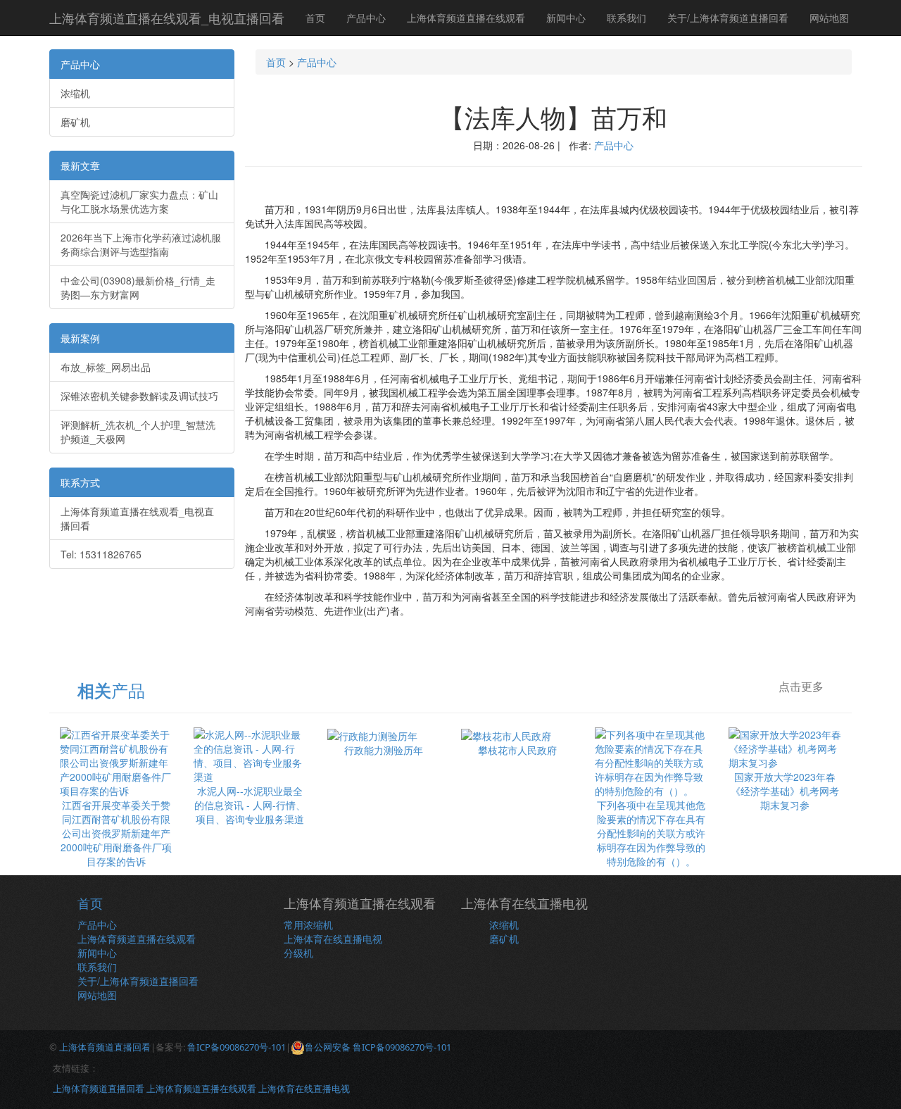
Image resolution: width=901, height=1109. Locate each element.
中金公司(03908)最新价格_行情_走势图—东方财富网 (138, 287)
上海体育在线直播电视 (333, 939)
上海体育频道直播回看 (105, 1047)
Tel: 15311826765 (101, 554)
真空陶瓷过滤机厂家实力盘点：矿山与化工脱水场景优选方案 (139, 201)
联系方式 (80, 482)
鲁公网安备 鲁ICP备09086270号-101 (378, 1047)
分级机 (298, 953)
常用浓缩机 (308, 924)
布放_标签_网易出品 (106, 367)
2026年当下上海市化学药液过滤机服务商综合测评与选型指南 (141, 244)
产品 (111, 689)
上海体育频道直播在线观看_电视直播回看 (166, 17)
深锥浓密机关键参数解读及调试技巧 (139, 396)
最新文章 (80, 165)
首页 (315, 18)
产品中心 (366, 18)
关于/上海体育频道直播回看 (727, 18)
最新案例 (80, 338)
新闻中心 (566, 18)
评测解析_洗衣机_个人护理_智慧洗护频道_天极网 (138, 432)
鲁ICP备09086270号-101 (236, 1047)
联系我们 (626, 18)
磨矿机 (75, 122)
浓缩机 (75, 93)
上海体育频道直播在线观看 (466, 18)
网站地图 (829, 18)
